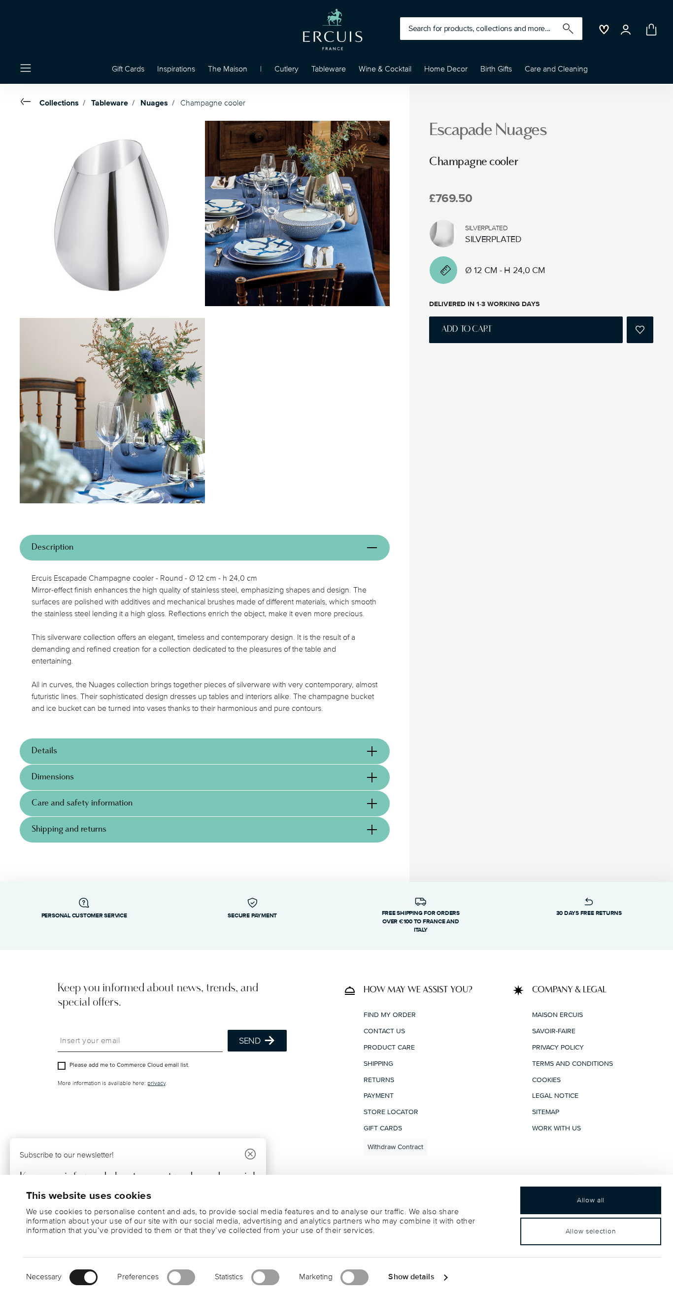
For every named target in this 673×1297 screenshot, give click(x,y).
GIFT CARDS (383, 1128)
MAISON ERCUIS (557, 1015)
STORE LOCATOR (391, 1112)
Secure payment (252, 915)
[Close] (250, 1155)
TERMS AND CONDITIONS (572, 1063)
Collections (59, 103)
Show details (411, 1277)
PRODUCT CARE (389, 1047)
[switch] (181, 1277)
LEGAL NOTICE (555, 1095)
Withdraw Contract (395, 1147)
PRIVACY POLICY (558, 1047)
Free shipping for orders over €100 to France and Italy (421, 922)
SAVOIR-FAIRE (553, 1031)
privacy (156, 1083)
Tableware (109, 103)
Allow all (591, 1200)
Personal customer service (84, 915)
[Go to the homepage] (332, 29)
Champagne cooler (212, 103)
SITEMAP (545, 1112)
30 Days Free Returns (589, 913)
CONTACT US (384, 1031)
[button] (176, 71)
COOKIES (546, 1080)
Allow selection (591, 1231)
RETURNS (379, 1080)
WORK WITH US (556, 1128)
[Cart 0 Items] (649, 29)
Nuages (154, 103)
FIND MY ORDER (390, 1015)
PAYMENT (379, 1095)
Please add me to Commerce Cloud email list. (129, 1065)
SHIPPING (378, 1063)
